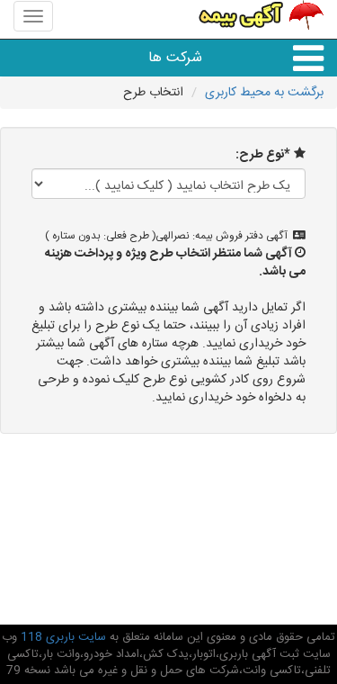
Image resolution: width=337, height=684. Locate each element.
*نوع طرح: (262, 155)
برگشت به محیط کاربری (264, 93)
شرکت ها (175, 58)
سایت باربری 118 (61, 637)
